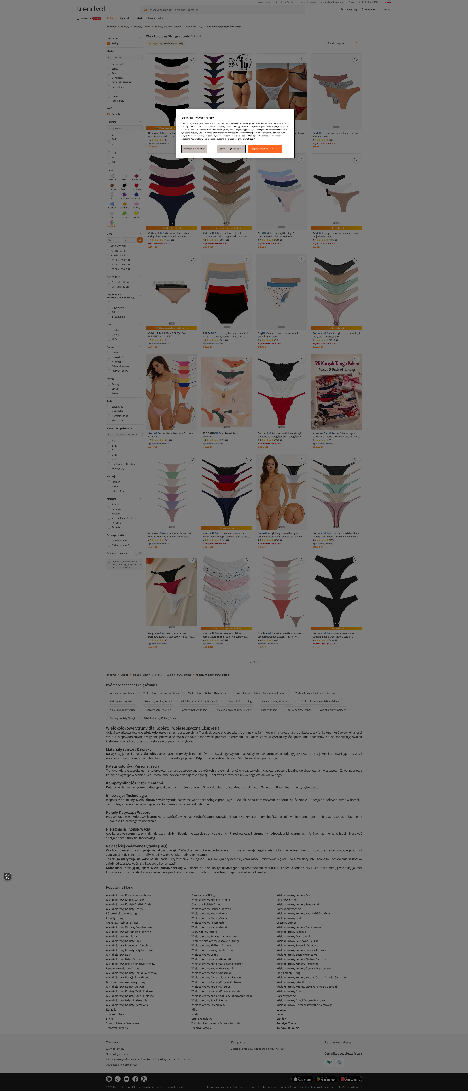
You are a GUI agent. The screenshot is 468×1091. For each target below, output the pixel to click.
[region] (235, 133)
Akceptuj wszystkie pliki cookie (265, 148)
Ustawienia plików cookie (231, 148)
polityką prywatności (244, 139)
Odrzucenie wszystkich (194, 148)
